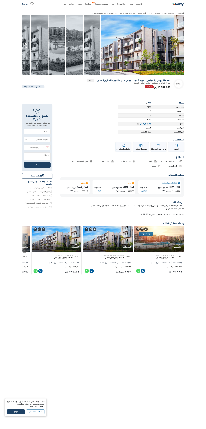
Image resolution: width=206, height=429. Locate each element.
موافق (16, 411)
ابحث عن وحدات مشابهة (33, 86)
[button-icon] (143, 271)
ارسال (37, 165)
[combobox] (40, 139)
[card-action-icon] (146, 229)
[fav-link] (32, 4)
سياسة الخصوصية (35, 411)
